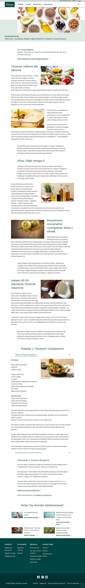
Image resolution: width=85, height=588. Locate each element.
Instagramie (47, 495)
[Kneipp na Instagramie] (42, 577)
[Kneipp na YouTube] (46, 577)
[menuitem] (20, 4)
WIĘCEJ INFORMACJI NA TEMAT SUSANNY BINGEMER (32, 59)
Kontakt (74, 0)
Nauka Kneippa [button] (48, 4)
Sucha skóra (33, 562)
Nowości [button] (28, 4)
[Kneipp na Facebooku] (38, 577)
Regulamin (43, 583)
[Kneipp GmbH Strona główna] (10, 4)
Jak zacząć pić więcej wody (63, 523)
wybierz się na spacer (63, 535)
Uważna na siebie (35, 559)
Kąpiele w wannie (10, 553)
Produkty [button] (20, 4)
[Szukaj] (78, 4)
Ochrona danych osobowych (56, 583)
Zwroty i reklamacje (73, 583)
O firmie (45, 548)
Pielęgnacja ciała (10, 556)
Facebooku (38, 495)
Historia (44, 551)
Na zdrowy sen (34, 548)
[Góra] (82, 585)
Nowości (20, 553)
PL (78, 0)
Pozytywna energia (36, 556)
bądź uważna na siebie (31, 517)
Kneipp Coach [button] (37, 4)
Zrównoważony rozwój (65, 0)
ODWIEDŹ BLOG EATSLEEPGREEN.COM (28, 490)
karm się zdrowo (29, 535)
